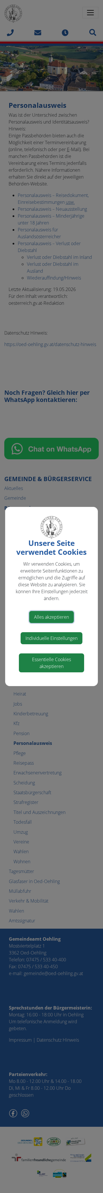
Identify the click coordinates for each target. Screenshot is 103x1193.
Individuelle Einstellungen (51, 638)
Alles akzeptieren (51, 617)
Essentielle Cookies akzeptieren (51, 662)
